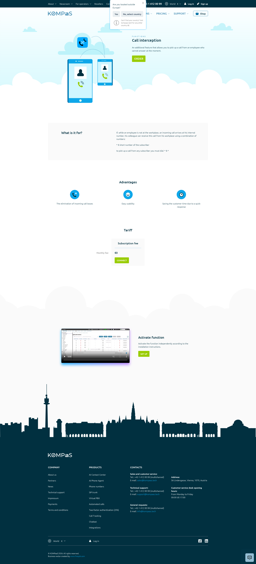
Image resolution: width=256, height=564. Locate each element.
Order (138, 58)
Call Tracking (95, 515)
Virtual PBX (94, 498)
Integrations (95, 527)
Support (180, 13)
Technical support (56, 492)
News (50, 486)
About (51, 3)
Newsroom (65, 3)
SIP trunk (93, 492)
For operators (82, 3)
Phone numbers (96, 486)
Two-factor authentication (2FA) (104, 509)
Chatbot (93, 521)
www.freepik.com (77, 556)
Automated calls (96, 503)
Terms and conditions (58, 509)
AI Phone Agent (96, 480)
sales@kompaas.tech (147, 480)
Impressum (53, 498)
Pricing (161, 13)
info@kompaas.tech (146, 511)
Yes (116, 14)
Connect (122, 260)
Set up (143, 353)
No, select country (132, 14)
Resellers (98, 3)
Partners (52, 480)
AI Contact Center (97, 474)
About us (52, 474)
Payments (52, 503)
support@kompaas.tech (148, 494)
